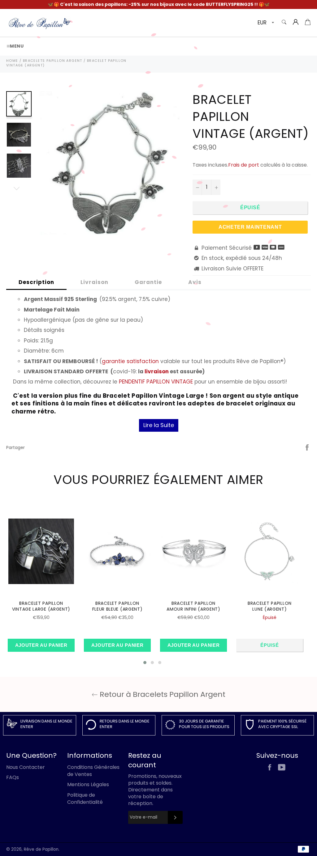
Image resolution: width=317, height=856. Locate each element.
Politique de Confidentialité (85, 798)
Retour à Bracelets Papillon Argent (161, 694)
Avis (195, 282)
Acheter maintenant (250, 227)
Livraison (94, 282)
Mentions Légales (88, 784)
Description (36, 282)
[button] (145, 662)
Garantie (148, 282)
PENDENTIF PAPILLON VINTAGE (156, 381)
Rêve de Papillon (41, 849)
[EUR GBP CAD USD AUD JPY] (265, 23)
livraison (157, 371)
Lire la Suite (158, 425)
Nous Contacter (25, 767)
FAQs (12, 777)
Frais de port (243, 164)
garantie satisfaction (130, 361)
